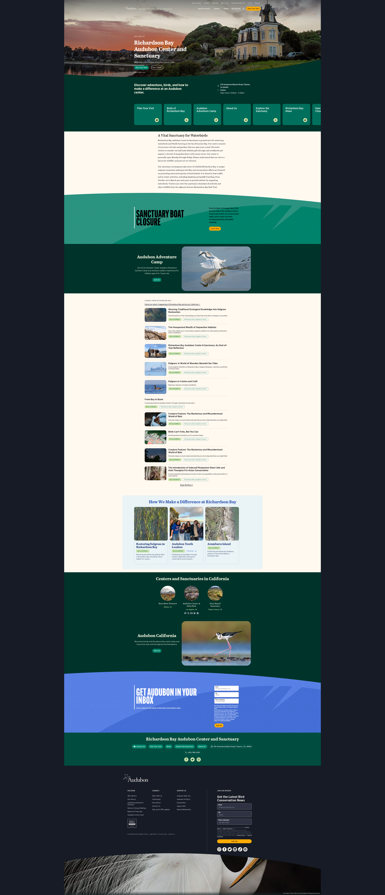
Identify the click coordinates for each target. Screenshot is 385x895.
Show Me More (185, 485)
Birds (169, 747)
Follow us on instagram (199, 759)
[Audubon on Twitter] (230, 849)
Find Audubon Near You (238, 3)
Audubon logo (130, 8)
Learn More (215, 229)
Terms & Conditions (225, 720)
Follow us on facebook (186, 759)
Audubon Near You (183, 796)
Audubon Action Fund (135, 815)
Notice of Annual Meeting (137, 808)
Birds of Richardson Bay (176, 110)
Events (226, 9)
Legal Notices (153, 834)
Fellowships (156, 799)
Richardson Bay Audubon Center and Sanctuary (155, 9)
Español (257, 3)
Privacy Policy (222, 707)
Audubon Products (183, 799)
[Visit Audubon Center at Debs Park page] (191, 599)
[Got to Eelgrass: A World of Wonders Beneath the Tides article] (186, 370)
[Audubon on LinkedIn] (235, 849)
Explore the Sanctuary (262, 110)
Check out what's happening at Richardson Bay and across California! (172, 304)
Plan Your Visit (253, 9)
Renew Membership (184, 809)
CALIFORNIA (175, 319)
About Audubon (196, 3)
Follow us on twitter (192, 759)
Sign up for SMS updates (161, 809)
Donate (250, 3)
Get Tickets (157, 68)
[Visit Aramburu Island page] (222, 535)
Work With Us (157, 796)
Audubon (135, 778)
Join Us (157, 280)
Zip (216, 693)
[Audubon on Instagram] (219, 849)
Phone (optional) (220, 699)
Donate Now (181, 803)
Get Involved (236, 9)
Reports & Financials (135, 811)
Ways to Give (225, 3)
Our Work (206, 3)
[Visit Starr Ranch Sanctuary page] (215, 599)
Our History (132, 799)
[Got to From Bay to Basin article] (186, 404)
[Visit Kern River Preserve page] (168, 599)
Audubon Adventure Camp (206, 110)
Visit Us (157, 651)
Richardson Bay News (294, 110)
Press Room (156, 803)
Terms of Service (233, 707)
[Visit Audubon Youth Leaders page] (186, 535)
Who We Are (132, 796)
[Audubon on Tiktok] (240, 849)
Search (243, 8)
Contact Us (140, 747)
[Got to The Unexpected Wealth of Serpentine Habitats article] (186, 334)
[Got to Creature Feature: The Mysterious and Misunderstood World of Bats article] (186, 420)
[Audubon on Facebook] (224, 849)
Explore (216, 9)
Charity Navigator (132, 823)
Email (216, 687)
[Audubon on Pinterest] (245, 849)
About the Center (204, 9)
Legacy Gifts (181, 806)
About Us (231, 108)
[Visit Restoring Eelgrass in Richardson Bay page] (151, 535)
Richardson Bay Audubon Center (195, 319)
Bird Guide (215, 3)
